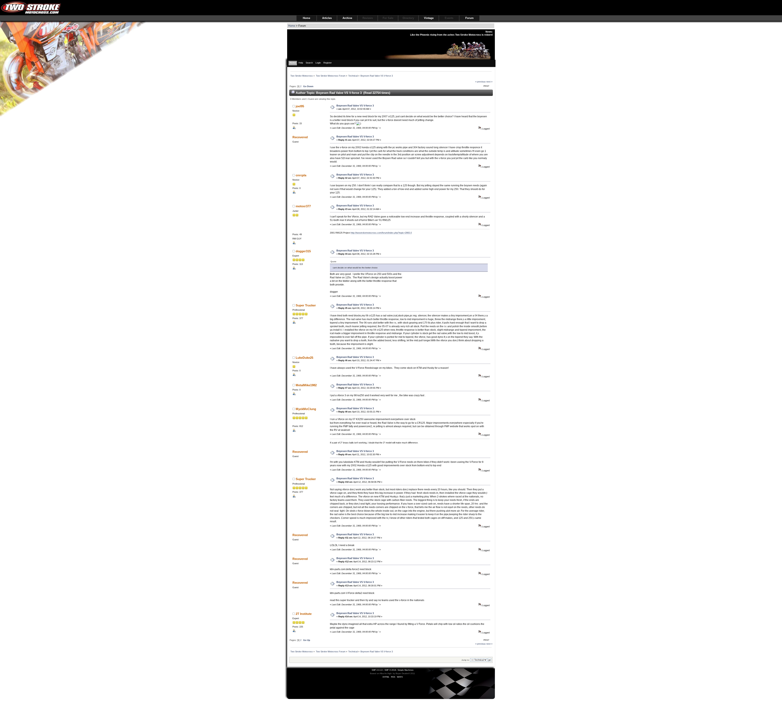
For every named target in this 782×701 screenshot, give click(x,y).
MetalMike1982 (306, 385)
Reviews (367, 18)
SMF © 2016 (390, 670)
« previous (480, 81)
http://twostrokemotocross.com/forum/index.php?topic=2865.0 (381, 232)
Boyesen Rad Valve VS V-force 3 (355, 105)
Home (306, 18)
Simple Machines (405, 670)
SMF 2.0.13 (377, 670)
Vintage (429, 18)
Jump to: (465, 660)
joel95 (300, 106)
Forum (469, 18)
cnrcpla (301, 175)
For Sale (388, 18)
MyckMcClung (306, 409)
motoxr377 (303, 206)
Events (449, 18)
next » (489, 81)
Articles (327, 18)
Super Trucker (306, 305)
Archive (347, 18)
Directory (408, 18)
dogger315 (303, 251)
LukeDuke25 (304, 357)
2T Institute (304, 613)
